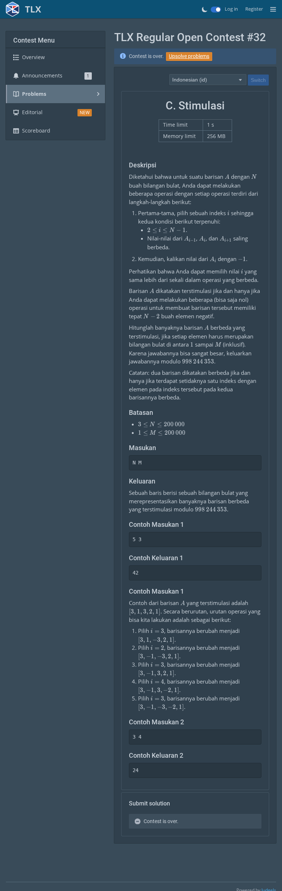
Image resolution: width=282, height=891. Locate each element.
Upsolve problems (189, 56)
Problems (34, 93)
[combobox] (207, 79)
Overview (33, 57)
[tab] (55, 57)
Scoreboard (36, 130)
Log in (231, 9)
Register (254, 9)
